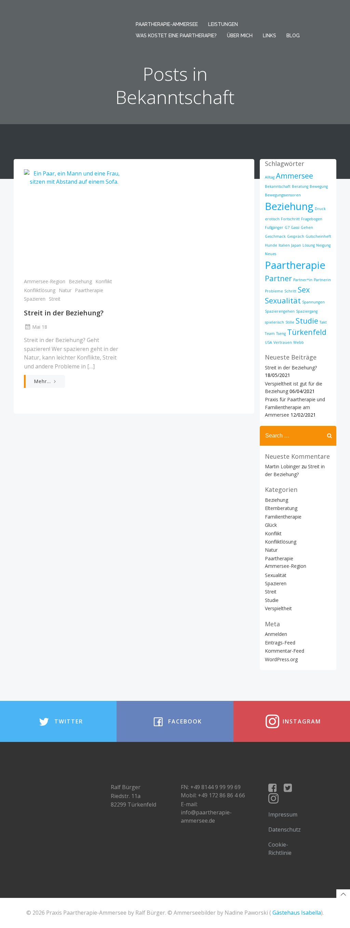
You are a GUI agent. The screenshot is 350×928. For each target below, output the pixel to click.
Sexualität (283, 300)
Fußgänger (274, 227)
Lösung (308, 245)
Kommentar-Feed (284, 651)
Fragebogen (311, 219)
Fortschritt (290, 219)
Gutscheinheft (318, 236)
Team (270, 333)
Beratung (300, 186)
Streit (54, 299)
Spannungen (313, 302)
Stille (289, 322)
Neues (270, 253)
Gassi (295, 227)
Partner (278, 278)
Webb (298, 342)
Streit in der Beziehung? (291, 367)
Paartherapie (89, 290)
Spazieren (34, 299)
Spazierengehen (280, 311)
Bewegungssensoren (283, 195)
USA (268, 342)
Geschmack (275, 236)
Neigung (323, 245)
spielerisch (274, 322)
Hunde (271, 245)
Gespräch (295, 236)
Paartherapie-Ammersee (167, 24)
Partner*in (302, 279)
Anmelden (276, 634)
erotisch (272, 219)
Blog (293, 35)
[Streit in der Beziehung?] (74, 220)
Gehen (307, 227)
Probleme (274, 291)
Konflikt (103, 281)
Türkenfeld (306, 332)
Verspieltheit (278, 608)
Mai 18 (39, 327)
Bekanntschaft (278, 186)
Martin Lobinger (282, 466)
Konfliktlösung (39, 290)
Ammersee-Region (44, 281)
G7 (287, 227)
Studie (307, 321)
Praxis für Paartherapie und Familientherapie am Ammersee (295, 407)
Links (269, 35)
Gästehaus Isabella (296, 912)
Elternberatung (281, 508)
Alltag (269, 177)
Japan (296, 245)
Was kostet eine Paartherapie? (176, 35)
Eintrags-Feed (280, 642)
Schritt (290, 291)
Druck (320, 208)
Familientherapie (283, 516)
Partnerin (322, 279)
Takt (323, 322)
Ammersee (294, 176)
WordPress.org (281, 659)
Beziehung (80, 281)
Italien (284, 245)
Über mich (240, 35)
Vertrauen (282, 342)
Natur (65, 290)
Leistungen (223, 24)
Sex (304, 290)
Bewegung (319, 186)
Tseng (281, 333)
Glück (271, 525)
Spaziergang (307, 311)
